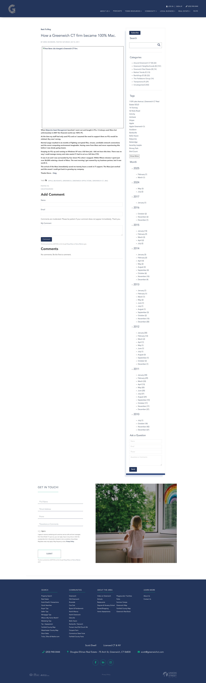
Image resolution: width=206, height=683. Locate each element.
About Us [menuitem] (104, 11)
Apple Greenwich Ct (137, 126)
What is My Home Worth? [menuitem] (49, 618)
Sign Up (179, 6)
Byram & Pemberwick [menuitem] (76, 608)
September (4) (143, 270)
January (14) (142, 231)
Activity (132, 114)
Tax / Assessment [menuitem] (47, 624)
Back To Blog (46, 29)
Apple (50, 180)
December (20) (143, 322)
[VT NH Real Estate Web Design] (169, 675)
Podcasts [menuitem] (117, 11)
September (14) (144, 400)
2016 (136, 207)
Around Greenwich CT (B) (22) (145, 63)
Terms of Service (79, 244)
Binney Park (133, 148)
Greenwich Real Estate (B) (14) (145, 69)
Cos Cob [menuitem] (72, 605)
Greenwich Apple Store (82, 180)
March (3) (141, 237)
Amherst (132, 117)
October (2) (142, 214)
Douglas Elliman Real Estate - (100, 652)
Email (43, 210)
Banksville (133, 133)
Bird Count (133, 151)
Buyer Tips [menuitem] (44, 608)
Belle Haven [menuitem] (73, 621)
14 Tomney (133, 108)
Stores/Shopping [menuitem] (103, 608)
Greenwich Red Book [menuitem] (124, 611)
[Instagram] (111, 662)
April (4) (141, 261)
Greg (55, 173)
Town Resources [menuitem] (132, 11)
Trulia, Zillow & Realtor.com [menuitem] (50, 636)
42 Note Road (134, 111)
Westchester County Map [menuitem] (49, 630)
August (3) (142, 355)
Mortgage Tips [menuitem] (46, 615)
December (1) (143, 220)
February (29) (143, 378)
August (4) (142, 267)
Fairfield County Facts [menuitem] (76, 636)
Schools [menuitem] (99, 599)
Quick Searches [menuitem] (46, 605)
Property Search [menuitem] (46, 596)
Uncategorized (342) (141, 85)
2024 (136, 182)
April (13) (141, 384)
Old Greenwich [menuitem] (74, 599)
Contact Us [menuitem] (147, 599)
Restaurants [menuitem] (101, 602)
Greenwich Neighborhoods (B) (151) (147, 66)
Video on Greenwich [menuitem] (104, 596)
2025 (136, 168)
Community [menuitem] (150, 11)
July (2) (140, 192)
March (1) (141, 177)
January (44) (142, 375)
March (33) (142, 381)
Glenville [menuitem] (72, 618)
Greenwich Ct (98, 180)
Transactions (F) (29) (141, 82)
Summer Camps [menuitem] (122, 602)
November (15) (143, 319)
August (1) (142, 309)
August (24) (142, 397)
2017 (136, 196)
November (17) (143, 406)
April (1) (141, 342)
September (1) (143, 358)
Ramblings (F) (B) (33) (142, 75)
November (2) (143, 217)
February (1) (142, 174)
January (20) (142, 333)
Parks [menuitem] (118, 599)
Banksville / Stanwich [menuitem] (76, 624)
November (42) (143, 427)
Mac (106, 180)
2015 (136, 225)
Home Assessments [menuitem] (103, 611)
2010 (136, 414)
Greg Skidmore (49, 42)
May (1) (140, 345)
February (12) (143, 336)
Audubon (132, 130)
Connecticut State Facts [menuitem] (77, 633)
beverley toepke (135, 145)
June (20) (141, 391)
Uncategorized (47, 189)
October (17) (143, 403)
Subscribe (135, 33)
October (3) (142, 361)
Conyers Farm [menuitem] (73, 630)
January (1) (142, 203)
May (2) (140, 264)
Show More (134, 156)
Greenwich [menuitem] (72, 596)
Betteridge (133, 142)
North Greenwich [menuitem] (75, 615)
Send (49, 554)
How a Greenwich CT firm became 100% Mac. (78, 36)
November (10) (143, 276)
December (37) (143, 409)
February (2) (142, 258)
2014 (136, 248)
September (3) (143, 312)
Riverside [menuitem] (72, 602)
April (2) (141, 240)
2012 (136, 327)
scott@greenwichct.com (152, 652)
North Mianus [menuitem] (73, 611)
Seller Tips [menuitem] (44, 611)
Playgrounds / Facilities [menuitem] (124, 596)
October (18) (143, 424)
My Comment (46, 223)
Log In (170, 6)
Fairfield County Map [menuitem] (48, 627)
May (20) (141, 387)
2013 (136, 284)
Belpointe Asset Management (56, 130)
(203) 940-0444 (193, 6)
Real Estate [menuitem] (183, 11)
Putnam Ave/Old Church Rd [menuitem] (78, 627)
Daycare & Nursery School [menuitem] (106, 605)
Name (43, 200)
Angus (131, 120)
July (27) (141, 394)
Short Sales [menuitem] (45, 633)
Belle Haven (133, 136)
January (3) (142, 255)
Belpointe (58, 180)
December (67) (143, 430)
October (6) (142, 273)
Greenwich (67, 180)
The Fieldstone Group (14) (144, 79)
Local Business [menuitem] (167, 11)
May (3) (140, 189)
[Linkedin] (103, 662)
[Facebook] (95, 662)
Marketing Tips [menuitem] (46, 621)
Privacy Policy (70, 244)
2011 (136, 369)
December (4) (143, 280)
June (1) (141, 303)
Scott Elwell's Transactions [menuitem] (50, 602)
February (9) (142, 234)
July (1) (140, 306)
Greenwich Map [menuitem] (122, 605)
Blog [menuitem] (196, 11)
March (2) (141, 339)
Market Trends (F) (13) (142, 72)
